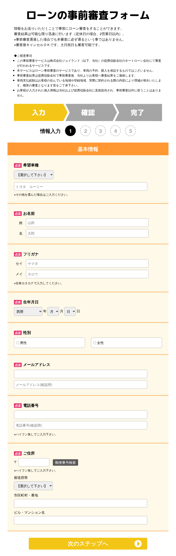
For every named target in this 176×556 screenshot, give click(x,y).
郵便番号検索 (65, 462)
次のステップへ (88, 544)
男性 (23, 342)
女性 (100, 342)
